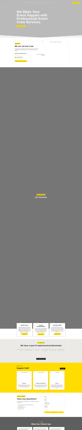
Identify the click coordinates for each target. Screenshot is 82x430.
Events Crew (34, 2)
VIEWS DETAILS (41, 334)
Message (45, 406)
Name (45, 396)
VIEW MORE (62, 368)
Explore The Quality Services (21, 53)
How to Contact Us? (19, 57)
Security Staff (39, 2)
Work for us (49, 2)
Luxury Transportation (27, 2)
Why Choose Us (44, 2)
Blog (52, 2)
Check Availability (76, 2)
